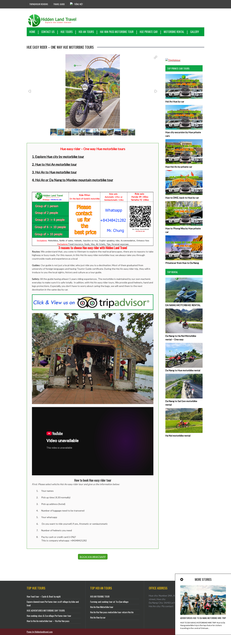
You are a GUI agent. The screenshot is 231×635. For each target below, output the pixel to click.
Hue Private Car (149, 32)
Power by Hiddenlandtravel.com (40, 631)
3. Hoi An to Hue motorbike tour (54, 172)
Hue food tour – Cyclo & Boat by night (44, 596)
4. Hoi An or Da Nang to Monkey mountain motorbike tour (72, 180)
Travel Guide (59, 4)
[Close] (182, 579)
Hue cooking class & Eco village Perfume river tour (49, 615)
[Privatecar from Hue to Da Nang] (184, 259)
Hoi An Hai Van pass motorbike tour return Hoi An (111, 612)
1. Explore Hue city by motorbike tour (58, 156)
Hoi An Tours (86, 32)
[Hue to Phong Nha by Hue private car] (184, 224)
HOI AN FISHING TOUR (99, 596)
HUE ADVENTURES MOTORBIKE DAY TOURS (46, 610)
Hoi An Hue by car (174, 101)
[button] (155, 57)
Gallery (194, 32)
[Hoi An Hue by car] (184, 97)
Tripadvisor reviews (38, 4)
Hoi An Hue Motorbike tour (101, 607)
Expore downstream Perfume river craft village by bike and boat (53, 603)
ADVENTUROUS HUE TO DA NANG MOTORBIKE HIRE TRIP (203, 618)
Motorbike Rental (174, 32)
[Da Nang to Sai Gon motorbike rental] (184, 397)
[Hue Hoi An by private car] (184, 163)
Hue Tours (67, 32)
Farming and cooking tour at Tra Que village (109, 601)
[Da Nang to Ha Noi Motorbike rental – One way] (184, 332)
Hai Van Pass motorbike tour (117, 32)
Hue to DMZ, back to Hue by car (182, 197)
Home (32, 32)
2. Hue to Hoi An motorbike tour (54, 164)
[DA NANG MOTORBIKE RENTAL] (184, 301)
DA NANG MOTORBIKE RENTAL (183, 305)
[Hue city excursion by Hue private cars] (184, 128)
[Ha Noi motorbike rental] (184, 432)
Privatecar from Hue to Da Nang (182, 262)
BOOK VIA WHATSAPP (93, 556)
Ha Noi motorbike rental (177, 435)
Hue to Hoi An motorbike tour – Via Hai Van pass (48, 621)
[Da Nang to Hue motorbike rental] (184, 366)
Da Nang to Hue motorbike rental (182, 370)
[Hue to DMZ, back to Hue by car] (184, 194)
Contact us (47, 32)
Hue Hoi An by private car (178, 166)
